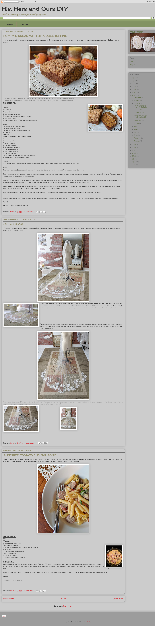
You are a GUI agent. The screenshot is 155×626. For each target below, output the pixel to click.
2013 (134, 162)
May (135, 132)
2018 (134, 147)
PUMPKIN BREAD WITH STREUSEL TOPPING (35, 35)
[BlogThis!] (39, 212)
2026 (134, 78)
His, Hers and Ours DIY (34, 8)
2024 (134, 84)
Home (10, 24)
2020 (134, 95)
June (135, 129)
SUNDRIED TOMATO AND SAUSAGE (29, 455)
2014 (134, 159)
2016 (134, 153)
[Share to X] (41, 212)
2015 (134, 156)
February (137, 138)
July (135, 126)
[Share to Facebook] (43, 212)
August (136, 124)
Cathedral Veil (13, 224)
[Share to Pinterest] (45, 212)
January (137, 141)
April (136, 135)
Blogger (90, 622)
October (137, 104)
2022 (134, 89)
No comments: (28, 212)
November (137, 101)
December (137, 98)
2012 (134, 165)
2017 (134, 150)
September (138, 121)
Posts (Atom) (67, 606)
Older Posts (118, 598)
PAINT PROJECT (136, 32)
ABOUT (24, 24)
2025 (134, 81)
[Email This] (37, 212)
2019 (134, 145)
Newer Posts (8, 598)
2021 (134, 92)
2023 (134, 87)
